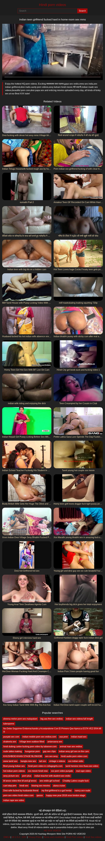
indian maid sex (78, 737)
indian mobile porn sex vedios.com (39, 737)
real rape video (83, 771)
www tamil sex (10, 761)
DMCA (7, 837)
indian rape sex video (13, 800)
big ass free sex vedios (51, 719)
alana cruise (59, 785)
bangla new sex (28, 761)
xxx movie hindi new (38, 771)
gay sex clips (49, 751)
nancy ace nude (82, 790)
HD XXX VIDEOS (52, 830)
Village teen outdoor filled (31, 741)
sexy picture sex (11, 776)
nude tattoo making (12, 751)
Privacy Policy (35, 837)
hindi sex (24, 785)
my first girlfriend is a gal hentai (57, 790)
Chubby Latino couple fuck (76, 781)
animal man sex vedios (71, 746)
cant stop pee (9, 785)
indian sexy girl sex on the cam (74, 751)
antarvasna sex (54, 741)
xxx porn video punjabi (62, 771)
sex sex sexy (51, 756)
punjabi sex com (11, 737)
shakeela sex (9, 741)
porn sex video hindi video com (18, 795)
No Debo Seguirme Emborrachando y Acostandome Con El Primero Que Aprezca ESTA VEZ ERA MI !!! (52, 730)
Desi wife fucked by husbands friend (20, 790)
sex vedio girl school (49, 781)
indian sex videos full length (79, 719)
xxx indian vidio (75, 761)
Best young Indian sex (14, 766)
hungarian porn (32, 751)
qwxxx (40, 795)
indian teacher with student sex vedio (52, 776)
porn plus (26, 776)
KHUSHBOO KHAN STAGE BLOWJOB (22, 756)
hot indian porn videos (14, 771)
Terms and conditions (54, 837)
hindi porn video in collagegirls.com (45, 766)
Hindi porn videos (52, 5)
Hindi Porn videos (74, 837)
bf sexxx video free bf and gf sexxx (19, 781)
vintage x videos (57, 761)
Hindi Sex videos (93, 837)
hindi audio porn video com (74, 756)
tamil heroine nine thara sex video (82, 766)
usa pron (63, 737)
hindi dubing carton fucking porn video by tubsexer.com (29, 746)
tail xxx (42, 761)
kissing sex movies (41, 785)
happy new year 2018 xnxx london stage (65, 795)
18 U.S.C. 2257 (19, 837)
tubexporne (8, 724)
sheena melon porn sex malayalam (20, 719)
